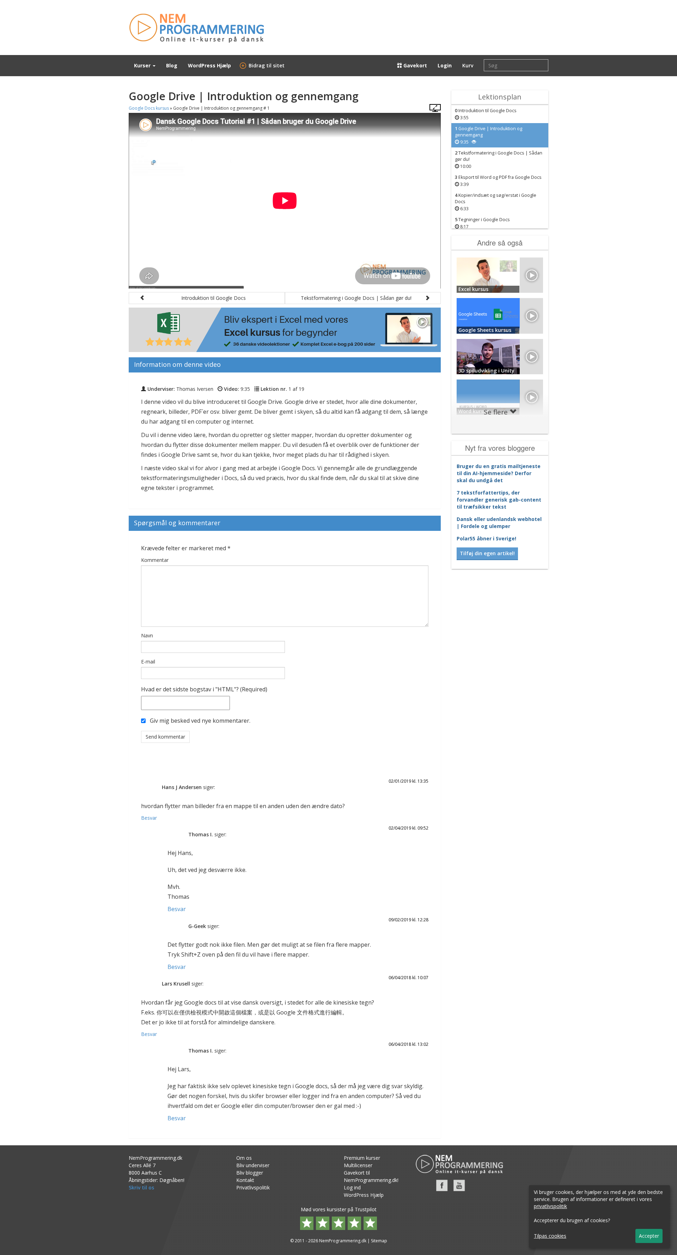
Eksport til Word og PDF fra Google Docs (498, 180)
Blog (171, 65)
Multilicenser (358, 1165)
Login (445, 65)
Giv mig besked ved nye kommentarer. (200, 720)
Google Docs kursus (149, 108)
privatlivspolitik (550, 1206)
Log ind (352, 1187)
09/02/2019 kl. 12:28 (408, 920)
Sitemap (379, 1241)
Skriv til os (141, 1187)
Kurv (467, 65)
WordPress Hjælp (209, 65)
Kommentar (155, 560)
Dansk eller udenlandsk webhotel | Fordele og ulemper (499, 522)
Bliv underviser (252, 1165)
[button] (207, 298)
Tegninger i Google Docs (482, 223)
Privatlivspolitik (253, 1187)
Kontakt (245, 1180)
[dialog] (599, 1216)
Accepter (649, 1235)
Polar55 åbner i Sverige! (486, 538)
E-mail (148, 661)
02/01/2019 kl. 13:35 (408, 781)
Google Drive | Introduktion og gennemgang (488, 135)
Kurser (143, 65)
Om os (244, 1157)
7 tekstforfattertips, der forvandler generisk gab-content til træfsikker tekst (499, 499)
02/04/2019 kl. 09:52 (408, 828)
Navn (147, 635)
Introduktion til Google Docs (486, 114)
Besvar (149, 817)
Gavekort (414, 65)
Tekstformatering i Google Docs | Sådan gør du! (498, 159)
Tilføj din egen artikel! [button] (487, 553)
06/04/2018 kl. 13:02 (408, 1044)
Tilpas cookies (550, 1235)
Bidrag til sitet (263, 65)
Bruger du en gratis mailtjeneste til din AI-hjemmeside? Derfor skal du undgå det (499, 473)
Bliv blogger (249, 1172)
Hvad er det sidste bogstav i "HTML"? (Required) (204, 689)
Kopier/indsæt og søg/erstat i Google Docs (495, 202)
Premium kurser (362, 1157)
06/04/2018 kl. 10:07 (408, 978)
